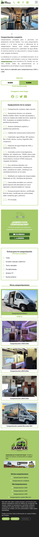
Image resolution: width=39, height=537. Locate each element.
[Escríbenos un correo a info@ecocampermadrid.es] (19, 2)
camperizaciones (6, 61)
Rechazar (15, 518)
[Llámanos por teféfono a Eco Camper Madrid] (14, 2)
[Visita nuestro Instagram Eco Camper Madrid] (28, 2)
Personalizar (25, 518)
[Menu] (36, 2)
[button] (13, 96)
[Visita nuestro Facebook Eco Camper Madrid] (23, 2)
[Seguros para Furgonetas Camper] (19, 464)
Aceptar (6, 518)
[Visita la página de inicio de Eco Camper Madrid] (6, 2)
